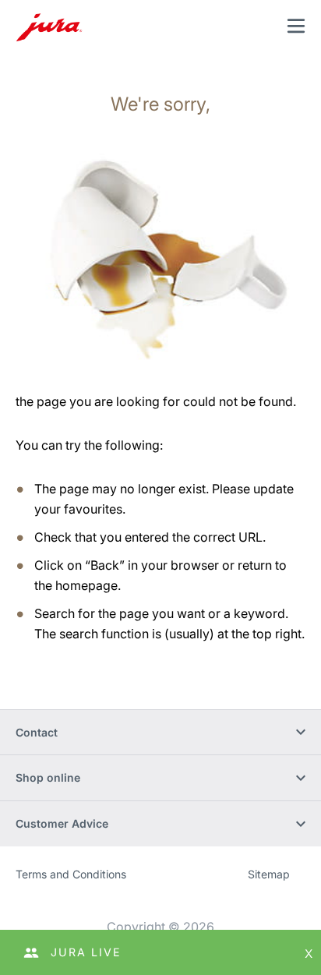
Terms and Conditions (71, 874)
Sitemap (269, 874)
